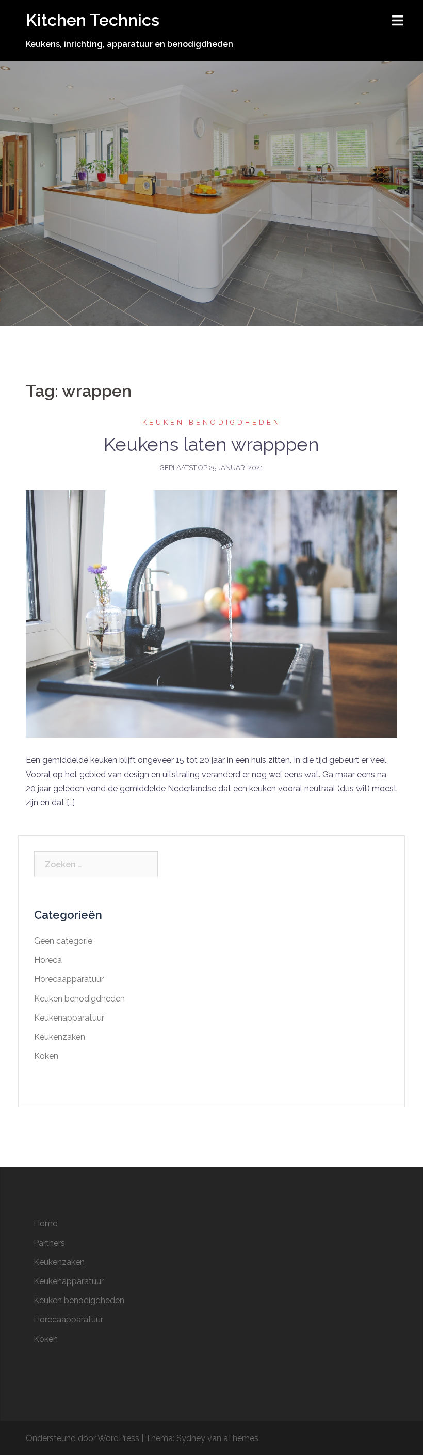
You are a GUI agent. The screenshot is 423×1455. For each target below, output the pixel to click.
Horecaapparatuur (69, 979)
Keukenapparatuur (69, 1018)
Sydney (190, 1438)
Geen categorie (63, 941)
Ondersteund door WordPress (82, 1438)
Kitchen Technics (92, 19)
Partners (49, 1243)
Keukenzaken (59, 1037)
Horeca (48, 960)
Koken (46, 1056)
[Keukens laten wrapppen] (211, 613)
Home (45, 1223)
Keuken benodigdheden (211, 422)
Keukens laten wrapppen (211, 444)
